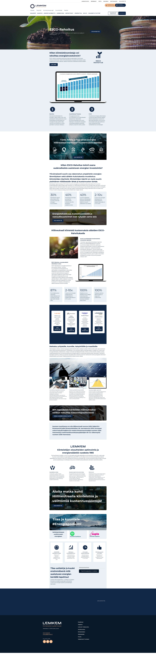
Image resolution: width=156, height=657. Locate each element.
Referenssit (94, 1)
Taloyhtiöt (38, 10)
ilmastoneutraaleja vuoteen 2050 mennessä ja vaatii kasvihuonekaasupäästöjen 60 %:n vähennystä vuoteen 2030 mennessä (76, 432)
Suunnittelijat (58, 10)
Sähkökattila (78, 13)
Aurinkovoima (60, 13)
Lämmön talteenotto (49, 13)
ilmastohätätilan (72, 428)
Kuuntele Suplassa (95, 536)
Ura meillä (105, 1)
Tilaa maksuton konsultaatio (113, 13)
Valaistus (39, 13)
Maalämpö (33, 13)
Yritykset (32, 10)
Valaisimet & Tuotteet (94, 13)
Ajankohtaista (85, 1)
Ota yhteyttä (122, 1)
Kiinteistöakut (69, 13)
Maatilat (66, 10)
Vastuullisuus (113, 1)
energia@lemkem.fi (48, 634)
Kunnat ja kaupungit (48, 10)
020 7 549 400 (46, 633)
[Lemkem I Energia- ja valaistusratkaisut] (39, 6)
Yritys (99, 1)
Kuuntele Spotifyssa (75, 536)
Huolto (85, 13)
